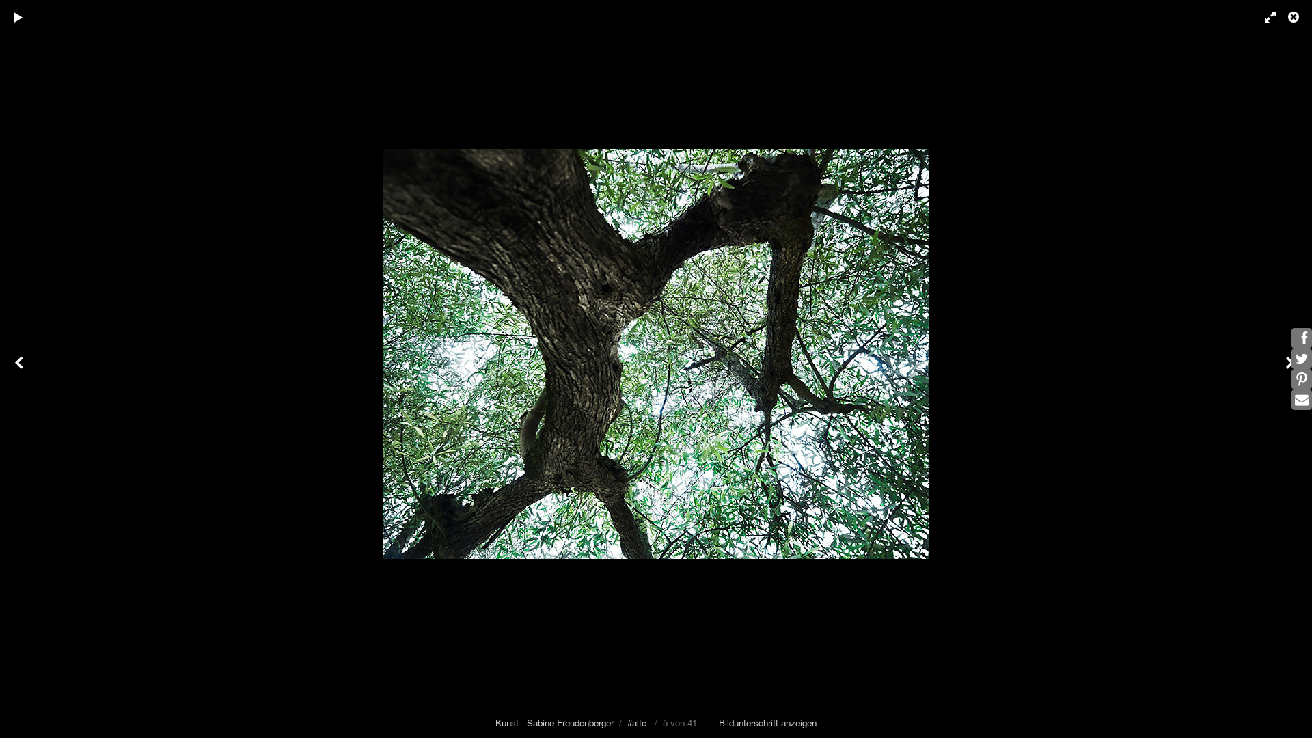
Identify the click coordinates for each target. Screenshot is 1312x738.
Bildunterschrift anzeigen (768, 722)
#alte (636, 722)
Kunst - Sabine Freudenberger (554, 722)
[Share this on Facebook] (1302, 338)
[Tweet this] (1302, 358)
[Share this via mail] (1302, 400)
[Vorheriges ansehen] (20, 369)
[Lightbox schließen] (1295, 17)
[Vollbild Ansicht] (1264, 17)
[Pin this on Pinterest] (1302, 379)
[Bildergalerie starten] (18, 17)
